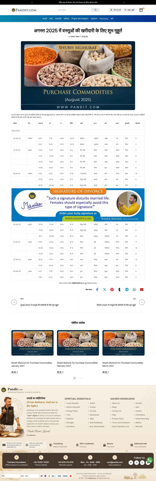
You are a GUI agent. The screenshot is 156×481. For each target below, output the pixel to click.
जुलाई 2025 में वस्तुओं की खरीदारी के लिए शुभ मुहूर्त (39, 305)
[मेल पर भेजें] (142, 289)
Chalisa (138, 411)
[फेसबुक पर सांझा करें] (97, 289)
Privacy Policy (118, 419)
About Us (116, 403)
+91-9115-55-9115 (65, 462)
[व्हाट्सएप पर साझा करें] (134, 289)
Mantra (138, 422)
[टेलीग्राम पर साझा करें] (127, 289)
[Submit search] (95, 10)
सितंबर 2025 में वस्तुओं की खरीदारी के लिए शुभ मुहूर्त (116, 305)
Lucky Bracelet (72, 403)
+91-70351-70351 (41, 462)
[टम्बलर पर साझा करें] (119, 289)
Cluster (93, 407)
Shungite (70, 422)
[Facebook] (131, 462)
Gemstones (94, 415)
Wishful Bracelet (73, 407)
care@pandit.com (115, 462)
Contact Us (116, 411)
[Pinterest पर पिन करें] (112, 289)
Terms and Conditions (121, 422)
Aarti (137, 407)
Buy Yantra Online (97, 426)
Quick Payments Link (120, 426)
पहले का (22, 298)
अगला (134, 298)
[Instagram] (142, 462)
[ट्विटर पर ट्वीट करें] (104, 289)
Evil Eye (93, 411)
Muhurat (139, 426)
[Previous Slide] (33, 2)
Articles (139, 403)
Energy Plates (72, 411)
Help (114, 415)
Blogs (114, 407)
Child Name (140, 415)
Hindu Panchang (142, 419)
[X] (136, 462)
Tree (68, 415)
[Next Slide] (123, 2)
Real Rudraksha (96, 422)
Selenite (69, 419)
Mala (92, 419)
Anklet (92, 403)
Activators (70, 426)
